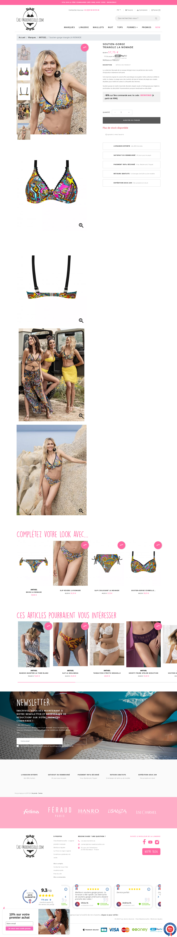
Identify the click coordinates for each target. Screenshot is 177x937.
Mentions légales (59, 847)
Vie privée (34, 793)
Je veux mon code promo (19, 928)
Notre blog (151, 852)
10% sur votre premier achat (19, 916)
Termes (40, 793)
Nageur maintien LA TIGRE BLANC (34, 673)
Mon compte (58, 864)
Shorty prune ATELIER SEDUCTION (143, 673)
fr (118, 10)
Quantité (106, 112)
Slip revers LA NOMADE (70, 590)
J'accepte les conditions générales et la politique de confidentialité (46, 746)
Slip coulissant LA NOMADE (107, 590)
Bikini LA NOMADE (34, 592)
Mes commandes (60, 877)
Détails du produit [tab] (123, 65)
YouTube (150, 842)
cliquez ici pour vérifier (109, 915)
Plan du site (58, 874)
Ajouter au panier (131, 120)
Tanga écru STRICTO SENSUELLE (107, 673)
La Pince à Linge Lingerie (62, 851)
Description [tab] (107, 65)
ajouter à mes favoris (115, 134)
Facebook (4, 907)
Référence (107, 60)
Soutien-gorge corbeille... (143, 590)
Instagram (157, 842)
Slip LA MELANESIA (70, 673)
